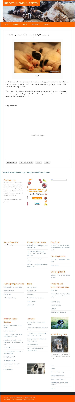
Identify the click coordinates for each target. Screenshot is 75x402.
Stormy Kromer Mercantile (58, 312)
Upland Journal (31, 301)
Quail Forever (7, 294)
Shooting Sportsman (9, 360)
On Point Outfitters (32, 344)
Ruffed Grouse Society (10, 298)
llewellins (39, 162)
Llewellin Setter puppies (27, 162)
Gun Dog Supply (55, 301)
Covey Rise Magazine (9, 331)
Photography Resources (57, 375)
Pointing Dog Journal (9, 357)
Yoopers (48, 162)
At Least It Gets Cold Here (42, 172)
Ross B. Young (54, 265)
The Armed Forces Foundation (35, 298)
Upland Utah (30, 305)
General (15, 24)
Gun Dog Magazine (9, 347)
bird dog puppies (12, 162)
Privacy (53, 368)
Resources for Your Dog (57, 372)
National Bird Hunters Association (13, 287)
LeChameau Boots (56, 305)
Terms (52, 365)
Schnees (53, 308)
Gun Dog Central (31, 287)
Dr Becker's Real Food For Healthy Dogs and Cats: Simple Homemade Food (60, 247)
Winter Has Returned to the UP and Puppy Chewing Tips (18, 172)
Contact (46, 24)
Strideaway (30, 294)
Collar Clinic (54, 290)
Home (6, 24)
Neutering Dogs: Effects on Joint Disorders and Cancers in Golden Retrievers (36, 253)
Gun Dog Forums (31, 290)
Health (25, 24)
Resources (35, 24)
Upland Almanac (8, 369)
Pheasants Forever (9, 290)
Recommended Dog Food (58, 379)
